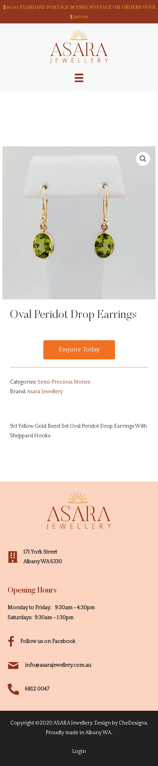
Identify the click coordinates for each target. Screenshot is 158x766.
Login (79, 751)
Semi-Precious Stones (64, 382)
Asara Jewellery (45, 392)
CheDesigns (133, 723)
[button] (79, 349)
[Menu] (79, 77)
